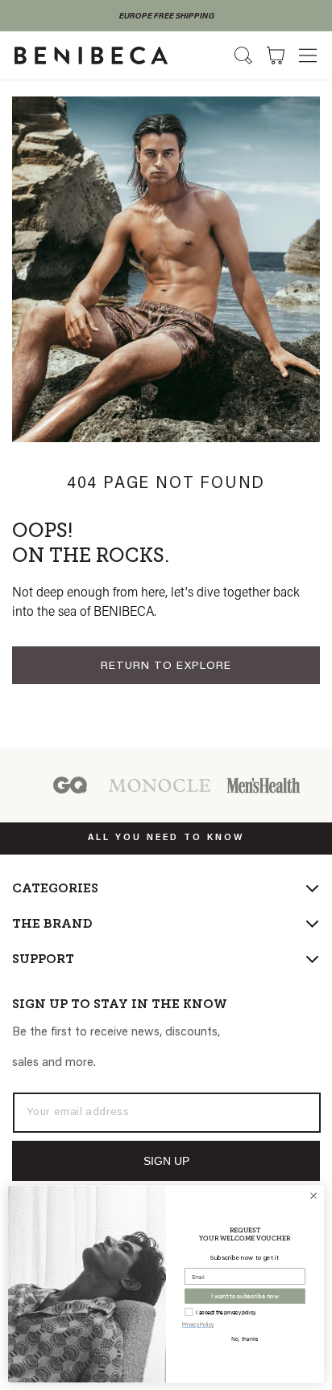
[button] (308, 55)
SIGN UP (166, 1160)
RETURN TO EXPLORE (166, 666)
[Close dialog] (313, 1195)
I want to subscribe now (245, 1296)
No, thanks (244, 1339)
